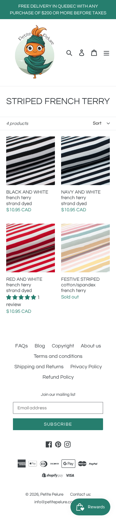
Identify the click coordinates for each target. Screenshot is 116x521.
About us (91, 346)
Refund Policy (58, 377)
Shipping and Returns (39, 366)
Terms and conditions (58, 356)
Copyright (63, 346)
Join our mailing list (58, 394)
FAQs (21, 346)
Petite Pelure (51, 494)
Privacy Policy (86, 366)
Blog (40, 346)
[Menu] (106, 52)
